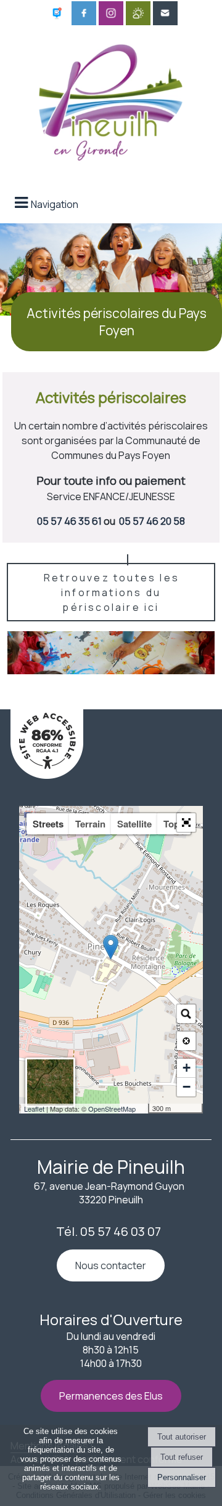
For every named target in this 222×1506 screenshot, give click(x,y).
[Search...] (186, 1014)
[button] (186, 822)
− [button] (187, 1086)
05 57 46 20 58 (152, 521)
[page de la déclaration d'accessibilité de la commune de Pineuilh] (46, 775)
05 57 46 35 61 (69, 521)
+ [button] (187, 1067)
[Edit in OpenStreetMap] (143, 1109)
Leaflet (34, 1109)
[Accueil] (111, 99)
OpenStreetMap (112, 1109)
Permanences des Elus (111, 1396)
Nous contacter (110, 1265)
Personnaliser (181, 1477)
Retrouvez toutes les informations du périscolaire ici (111, 592)
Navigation (54, 204)
